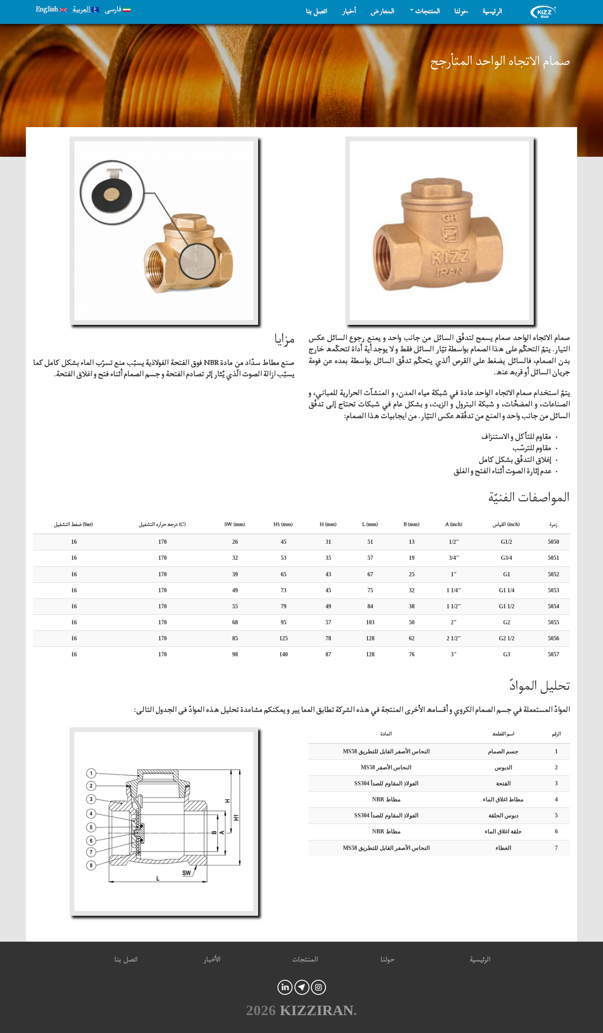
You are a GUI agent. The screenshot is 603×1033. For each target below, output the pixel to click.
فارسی (114, 11)
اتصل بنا (316, 11)
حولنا (461, 11)
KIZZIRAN (316, 1010)
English (47, 11)
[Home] (545, 12)
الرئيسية (492, 11)
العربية (82, 11)
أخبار (349, 11)
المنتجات (427, 11)
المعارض (382, 11)
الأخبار (212, 961)
